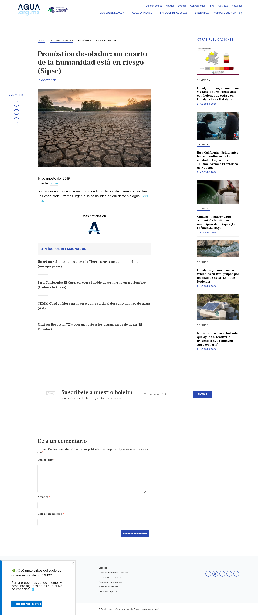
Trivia (212, 5)
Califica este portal (108, 591)
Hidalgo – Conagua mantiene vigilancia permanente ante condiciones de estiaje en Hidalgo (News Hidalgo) (218, 93)
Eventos (182, 5)
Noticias (170, 5)
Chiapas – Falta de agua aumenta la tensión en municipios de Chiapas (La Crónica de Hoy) (216, 222)
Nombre (43, 497)
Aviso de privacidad (108, 586)
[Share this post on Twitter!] (16, 112)
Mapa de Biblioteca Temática (113, 572)
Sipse (54, 183)
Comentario (46, 459)
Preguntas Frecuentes (110, 577)
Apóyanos (237, 5)
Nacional (203, 80)
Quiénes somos (154, 5)
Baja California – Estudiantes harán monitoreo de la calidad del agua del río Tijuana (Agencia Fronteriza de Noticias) (217, 160)
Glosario (103, 568)
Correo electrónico (50, 514)
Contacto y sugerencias (111, 582)
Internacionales (61, 40)
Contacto (223, 5)
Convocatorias (197, 5)
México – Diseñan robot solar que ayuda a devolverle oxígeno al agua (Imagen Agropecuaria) (218, 338)
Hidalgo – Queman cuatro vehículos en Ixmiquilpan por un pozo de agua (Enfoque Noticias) (218, 275)
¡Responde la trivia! (29, 604)
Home (41, 40)
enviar (202, 394)
